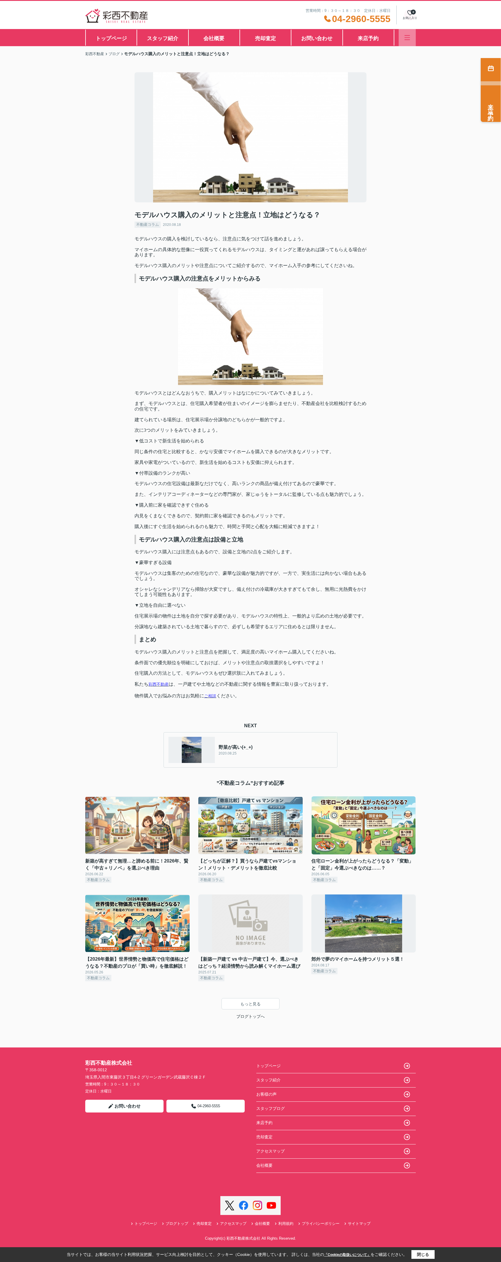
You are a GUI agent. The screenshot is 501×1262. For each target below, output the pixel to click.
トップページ (111, 38)
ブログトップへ (250, 1016)
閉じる (423, 1254)
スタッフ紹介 (162, 38)
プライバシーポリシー (321, 1223)
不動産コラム (147, 224)
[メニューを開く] (407, 37)
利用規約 (285, 1223)
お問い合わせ (317, 38)
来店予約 (368, 38)
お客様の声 (266, 1094)
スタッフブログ (270, 1108)
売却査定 (265, 38)
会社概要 (214, 38)
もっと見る (250, 1004)
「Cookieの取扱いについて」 (347, 1255)
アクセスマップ (270, 1151)
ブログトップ (177, 1223)
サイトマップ (359, 1223)
